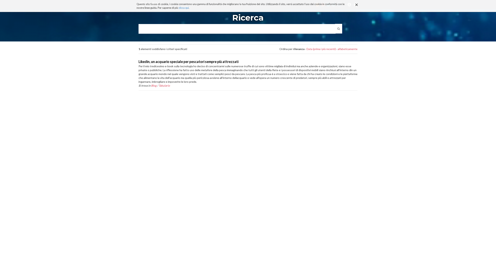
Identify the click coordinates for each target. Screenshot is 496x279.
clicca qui (184, 7)
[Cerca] (338, 29)
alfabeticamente (347, 49)
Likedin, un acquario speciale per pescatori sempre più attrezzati (189, 61)
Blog (154, 85)
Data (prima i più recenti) (321, 49)
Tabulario (164, 85)
